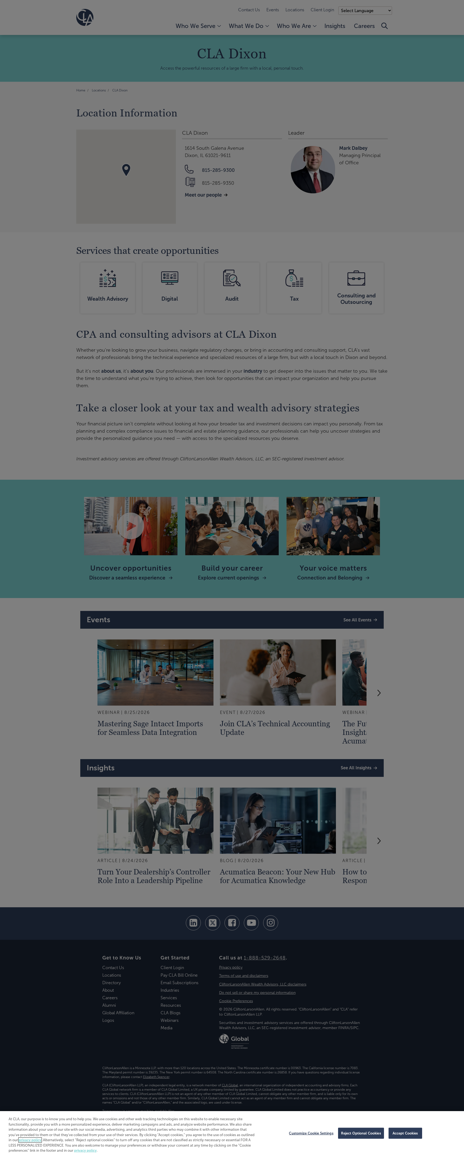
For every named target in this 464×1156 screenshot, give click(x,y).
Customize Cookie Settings (311, 1133)
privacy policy (30, 1140)
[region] (232, 1133)
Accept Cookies (405, 1133)
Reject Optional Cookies (361, 1133)
